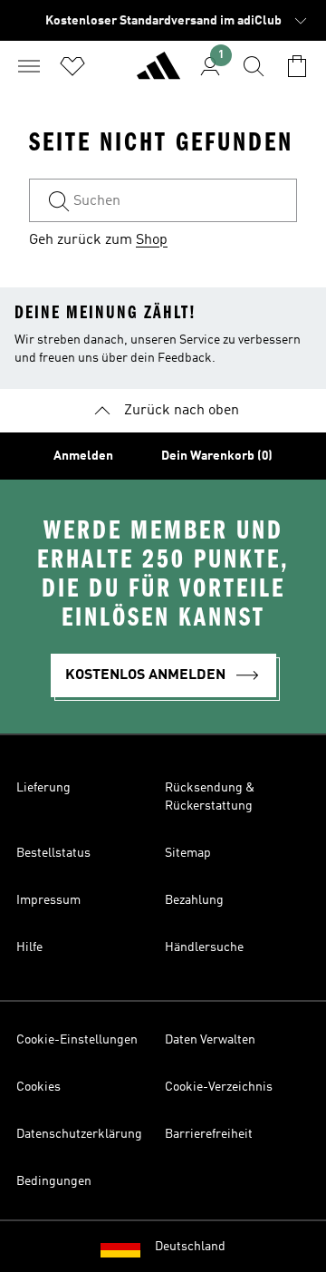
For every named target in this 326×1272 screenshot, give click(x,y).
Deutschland (190, 1246)
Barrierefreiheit (209, 1134)
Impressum (48, 900)
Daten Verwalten (210, 1040)
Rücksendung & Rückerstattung (209, 797)
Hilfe (29, 947)
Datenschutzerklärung (79, 1134)
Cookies (38, 1087)
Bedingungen (53, 1181)
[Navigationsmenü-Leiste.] (29, 66)
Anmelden (83, 456)
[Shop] (158, 73)
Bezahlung (194, 900)
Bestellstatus (53, 853)
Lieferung (43, 788)
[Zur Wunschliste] (72, 66)
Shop (152, 240)
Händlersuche (204, 947)
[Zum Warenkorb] (297, 66)
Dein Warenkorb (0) (217, 456)
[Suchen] (253, 66)
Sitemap (188, 853)
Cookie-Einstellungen (77, 1040)
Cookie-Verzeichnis (219, 1087)
